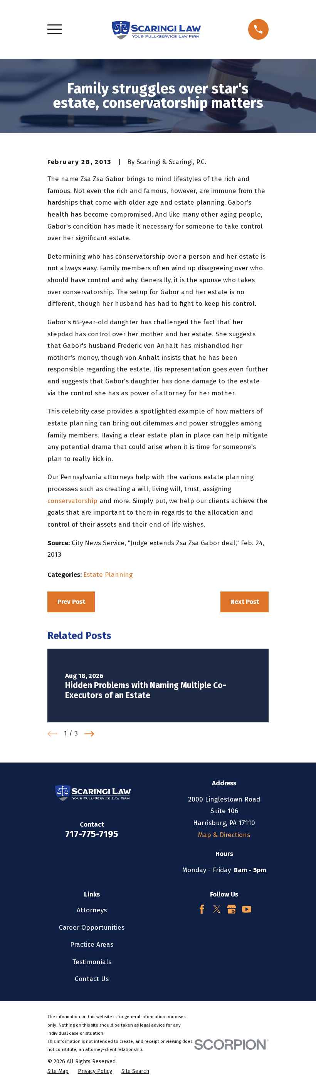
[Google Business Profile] (231, 909)
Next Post (244, 602)
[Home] (154, 29)
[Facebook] (202, 909)
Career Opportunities (91, 928)
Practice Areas (91, 945)
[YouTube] (246, 909)
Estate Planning (108, 575)
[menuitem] (58, 1071)
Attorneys (92, 910)
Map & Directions (224, 835)
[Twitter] (217, 909)
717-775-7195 (91, 834)
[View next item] (89, 734)
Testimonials (91, 962)
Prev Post (71, 602)
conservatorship (72, 501)
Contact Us (92, 979)
